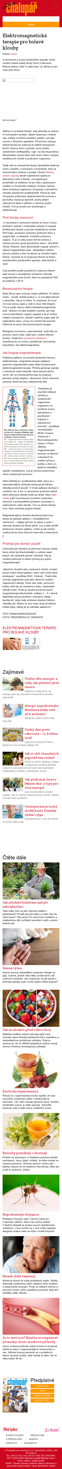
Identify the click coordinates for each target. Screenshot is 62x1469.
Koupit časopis (42, 1395)
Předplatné (37, 1435)
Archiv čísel (42, 1400)
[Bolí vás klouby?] (19, 98)
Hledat (31, 24)
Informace (30, 1443)
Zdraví (14, 54)
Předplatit (42, 1386)
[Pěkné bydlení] (10, 1429)
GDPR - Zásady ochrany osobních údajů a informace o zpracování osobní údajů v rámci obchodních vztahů (31, 1464)
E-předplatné (14, 1439)
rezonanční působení (34, 338)
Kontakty (11, 1443)
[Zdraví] (51, 1429)
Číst (42, 1391)
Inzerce (33, 1439)
